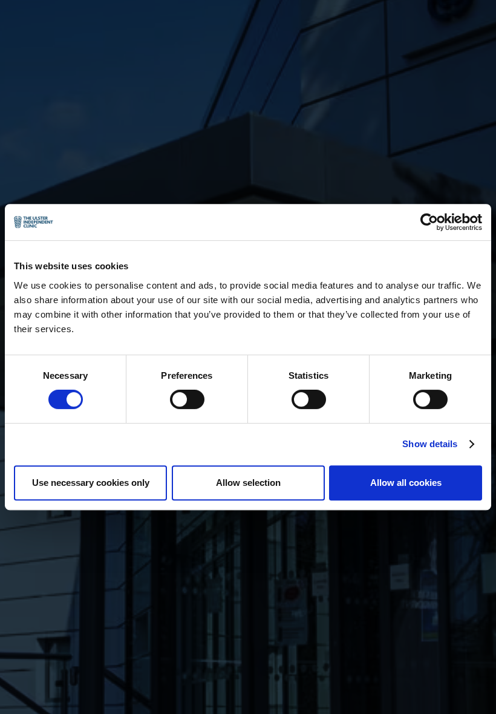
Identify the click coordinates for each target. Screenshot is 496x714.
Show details (429, 444)
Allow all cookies (406, 482)
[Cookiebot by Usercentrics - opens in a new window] (429, 222)
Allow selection (248, 482)
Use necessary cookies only (90, 482)
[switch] (187, 399)
